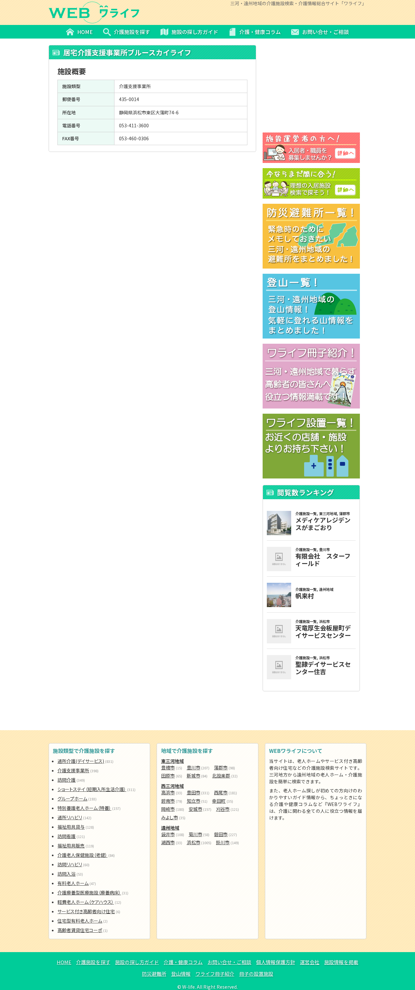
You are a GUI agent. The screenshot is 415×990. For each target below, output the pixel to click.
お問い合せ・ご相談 (229, 962)
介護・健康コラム (183, 962)
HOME (64, 962)
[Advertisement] (152, 198)
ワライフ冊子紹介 (215, 973)
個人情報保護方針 (275, 962)
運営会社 (309, 962)
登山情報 (181, 973)
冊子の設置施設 (256, 973)
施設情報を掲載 (341, 962)
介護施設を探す (93, 962)
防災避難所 (154, 973)
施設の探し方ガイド (137, 962)
